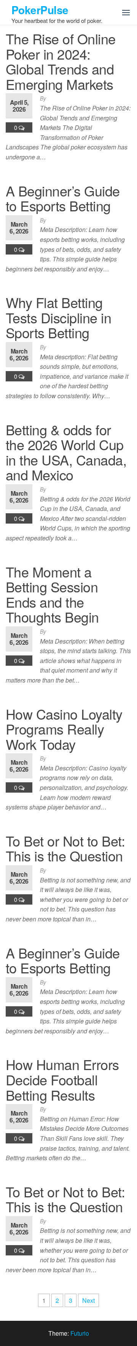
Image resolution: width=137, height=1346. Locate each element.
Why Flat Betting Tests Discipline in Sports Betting (58, 317)
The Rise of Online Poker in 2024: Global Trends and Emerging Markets (61, 61)
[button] (126, 12)
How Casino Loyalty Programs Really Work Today (64, 729)
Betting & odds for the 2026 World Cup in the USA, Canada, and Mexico (66, 452)
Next (88, 1300)
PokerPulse (39, 10)
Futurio (79, 1333)
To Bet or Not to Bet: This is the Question (65, 848)
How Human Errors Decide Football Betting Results (62, 1079)
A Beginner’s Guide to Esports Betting (63, 198)
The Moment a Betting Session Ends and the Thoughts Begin (52, 594)
